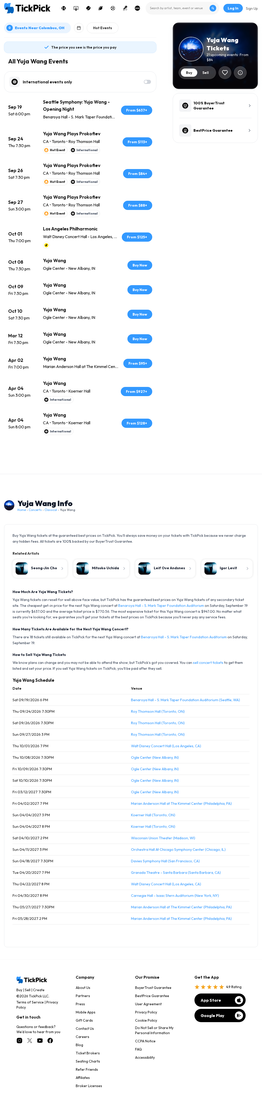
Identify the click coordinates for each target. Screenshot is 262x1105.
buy (189, 72)
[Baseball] (64, 8)
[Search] (213, 8)
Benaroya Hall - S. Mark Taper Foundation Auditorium (161, 605)
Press (80, 1004)
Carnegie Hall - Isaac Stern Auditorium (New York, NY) (175, 895)
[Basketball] (76, 8)
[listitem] (80, 110)
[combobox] (182, 8)
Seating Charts (88, 1061)
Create (39, 990)
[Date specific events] (79, 28)
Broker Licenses (89, 1086)
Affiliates (83, 1077)
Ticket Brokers (88, 1053)
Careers (82, 1036)
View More (80, 453)
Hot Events (102, 28)
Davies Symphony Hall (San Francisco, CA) (165, 861)
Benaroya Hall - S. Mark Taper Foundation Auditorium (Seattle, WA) (185, 700)
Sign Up (252, 8)
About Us (83, 987)
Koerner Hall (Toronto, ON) (153, 815)
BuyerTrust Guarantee (153, 987)
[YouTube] (40, 1040)
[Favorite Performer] (225, 72)
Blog (79, 1045)
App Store (211, 1000)
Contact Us (85, 1028)
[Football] (100, 8)
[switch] (147, 82)
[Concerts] (125, 8)
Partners (83, 996)
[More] (137, 8)
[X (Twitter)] (30, 1040)
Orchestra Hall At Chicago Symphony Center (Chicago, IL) (178, 849)
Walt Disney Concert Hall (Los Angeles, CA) (166, 746)
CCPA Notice (145, 1041)
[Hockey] (88, 8)
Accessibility (145, 1057)
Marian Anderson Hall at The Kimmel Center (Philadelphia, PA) (181, 803)
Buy (19, 990)
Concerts (35, 510)
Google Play (212, 1015)
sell (205, 72)
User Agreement (148, 1004)
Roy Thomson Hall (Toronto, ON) (158, 711)
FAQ (138, 1049)
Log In (233, 8)
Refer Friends (87, 1069)
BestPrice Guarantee (152, 996)
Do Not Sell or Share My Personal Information (154, 1030)
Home (21, 510)
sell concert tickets (208, 662)
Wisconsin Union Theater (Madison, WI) (163, 838)
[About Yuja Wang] (240, 72)
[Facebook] (50, 1040)
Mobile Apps (85, 1012)
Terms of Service (30, 1002)
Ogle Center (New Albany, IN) (155, 757)
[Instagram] (19, 1040)
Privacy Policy (146, 1012)
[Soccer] (113, 8)
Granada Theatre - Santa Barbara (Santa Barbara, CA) (176, 872)
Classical (51, 510)
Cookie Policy (146, 1020)
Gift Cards (84, 1020)
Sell (27, 990)
